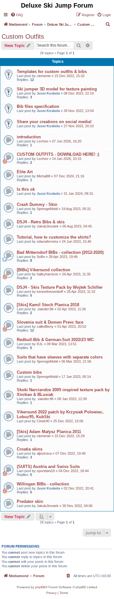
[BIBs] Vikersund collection (43, 269)
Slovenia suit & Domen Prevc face (50, 322)
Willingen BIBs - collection (43, 484)
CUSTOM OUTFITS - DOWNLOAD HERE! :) (58, 154)
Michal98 (43, 176)
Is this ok (26, 189)
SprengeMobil (47, 209)
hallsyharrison (47, 274)
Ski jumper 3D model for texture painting (57, 89)
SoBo (41, 257)
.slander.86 (45, 309)
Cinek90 (43, 421)
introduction (29, 137)
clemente (44, 76)
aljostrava (44, 453)
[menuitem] (16, 15)
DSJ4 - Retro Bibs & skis (41, 222)
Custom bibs (29, 372)
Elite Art (25, 171)
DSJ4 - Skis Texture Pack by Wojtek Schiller (60, 287)
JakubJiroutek (48, 226)
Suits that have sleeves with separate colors (60, 357)
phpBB (40, 587)
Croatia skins (29, 449)
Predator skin (30, 501)
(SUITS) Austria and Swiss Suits (48, 466)
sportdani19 (46, 471)
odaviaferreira (47, 241)
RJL (40, 344)
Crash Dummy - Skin (37, 204)
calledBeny (45, 326)
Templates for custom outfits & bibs (52, 71)
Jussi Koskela (48, 93)
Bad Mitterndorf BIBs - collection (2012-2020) (60, 252)
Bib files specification (38, 106)
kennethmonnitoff (50, 291)
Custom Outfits (23, 36)
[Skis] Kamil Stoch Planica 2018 (48, 304)
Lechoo (42, 141)
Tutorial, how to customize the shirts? (54, 237)
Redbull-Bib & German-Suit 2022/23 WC (55, 339)
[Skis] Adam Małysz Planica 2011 (49, 431)
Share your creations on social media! (54, 121)
